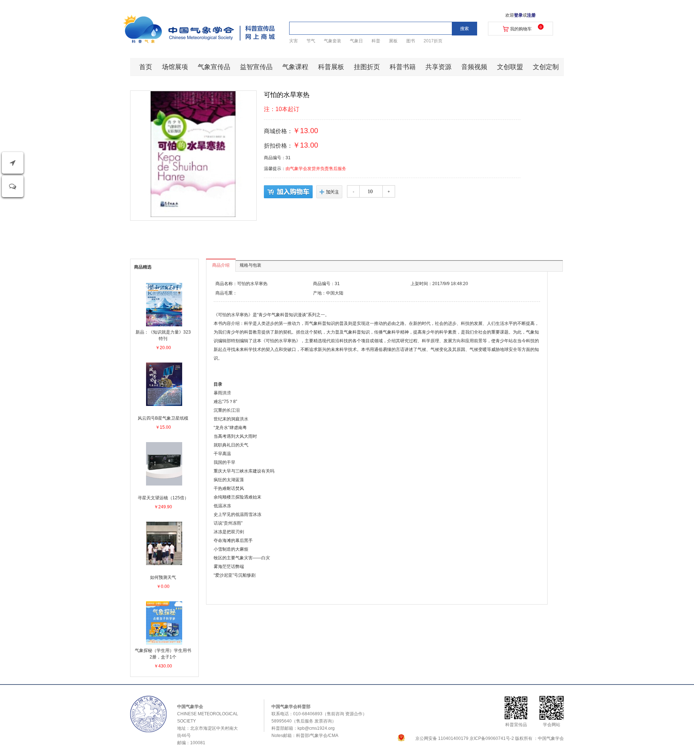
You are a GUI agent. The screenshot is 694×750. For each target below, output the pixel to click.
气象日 (356, 40)
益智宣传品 (256, 67)
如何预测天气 (163, 577)
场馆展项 (175, 67)
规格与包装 (250, 265)
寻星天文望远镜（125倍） (163, 497)
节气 (311, 40)
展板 (393, 40)
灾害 (293, 40)
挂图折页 (367, 67)
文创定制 (546, 67)
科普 (376, 40)
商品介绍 (221, 265)
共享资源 (438, 67)
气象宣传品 (214, 67)
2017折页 (433, 40)
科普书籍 (403, 67)
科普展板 (331, 67)
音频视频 (474, 67)
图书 (410, 40)
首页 (145, 67)
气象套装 (332, 40)
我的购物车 (521, 28)
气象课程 (295, 67)
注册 (531, 15)
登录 (518, 15)
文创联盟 (510, 67)
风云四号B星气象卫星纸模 (163, 418)
